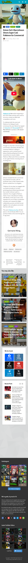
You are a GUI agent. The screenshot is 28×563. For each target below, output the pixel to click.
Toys (16, 326)
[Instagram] (6, 518)
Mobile (18, 26)
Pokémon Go (6, 113)
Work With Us (15, 559)
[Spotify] (23, 518)
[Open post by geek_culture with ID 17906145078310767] (14, 470)
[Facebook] (3, 518)
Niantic (5, 249)
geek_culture (5, 466)
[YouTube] (8, 518)
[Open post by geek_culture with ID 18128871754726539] (5, 481)
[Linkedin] (14, 518)
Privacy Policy (9, 559)
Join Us (20, 559)
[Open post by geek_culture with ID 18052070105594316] (5, 470)
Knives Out (7, 128)
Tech (11, 301)
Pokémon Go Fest (13, 210)
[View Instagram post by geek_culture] (8, 474)
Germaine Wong (8, 38)
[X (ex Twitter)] (11, 518)
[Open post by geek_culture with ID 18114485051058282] (22, 481)
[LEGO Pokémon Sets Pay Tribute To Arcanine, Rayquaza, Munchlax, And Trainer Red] (14, 334)
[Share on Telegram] (21, 74)
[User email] (14, 245)
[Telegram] (17, 518)
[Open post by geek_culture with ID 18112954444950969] (22, 470)
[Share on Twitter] (11, 74)
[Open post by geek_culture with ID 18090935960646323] (14, 481)
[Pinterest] (20, 518)
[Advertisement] (14, 57)
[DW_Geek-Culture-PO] (14, 140)
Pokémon (11, 249)
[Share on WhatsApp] (16, 74)
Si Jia (7, 293)
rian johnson (17, 251)
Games (7, 26)
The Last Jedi (16, 128)
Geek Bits (13, 26)
